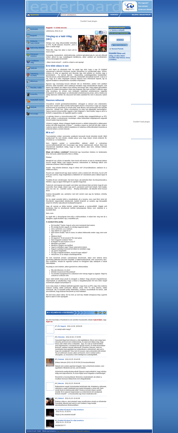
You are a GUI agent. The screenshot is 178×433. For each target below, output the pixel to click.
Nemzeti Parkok (117, 49)
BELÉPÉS (135, 14)
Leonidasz (112, 59)
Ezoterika (33, 94)
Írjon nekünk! (143, 6)
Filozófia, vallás (36, 88)
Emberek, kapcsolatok (34, 42)
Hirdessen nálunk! (145, 9)
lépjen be (49, 322)
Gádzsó (61, 398)
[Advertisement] (73, 6)
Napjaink (33, 36)
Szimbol (61, 359)
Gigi (117, 58)
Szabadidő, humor (37, 100)
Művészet (34, 81)
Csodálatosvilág (34, 62)
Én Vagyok (62, 326)
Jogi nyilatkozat (61, 431)
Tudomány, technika (34, 75)
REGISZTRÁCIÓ (145, 14)
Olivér (123, 56)
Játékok (33, 107)
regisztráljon (97, 320)
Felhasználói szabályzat (83, 431)
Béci (118, 56)
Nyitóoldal (34, 29)
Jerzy (128, 58)
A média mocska (60, 28)
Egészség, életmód (37, 48)
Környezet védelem (34, 55)
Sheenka (61, 337)
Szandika (112, 58)
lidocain (61, 383)
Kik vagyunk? (143, 3)
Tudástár (33, 68)
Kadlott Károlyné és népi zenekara (71, 410)
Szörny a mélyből (118, 30)
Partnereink (71, 431)
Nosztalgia (34, 114)
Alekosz (122, 58)
